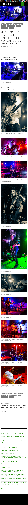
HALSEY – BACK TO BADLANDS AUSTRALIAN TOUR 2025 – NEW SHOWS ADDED (12, 437)
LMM (11, 46)
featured (18, 26)
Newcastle (10, 390)
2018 (3, 24)
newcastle (4, 27)
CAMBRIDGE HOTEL (18, 24)
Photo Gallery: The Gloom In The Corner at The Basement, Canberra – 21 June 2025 (12, 475)
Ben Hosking (9, 24)
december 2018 (11, 26)
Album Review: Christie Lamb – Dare (9, 450)
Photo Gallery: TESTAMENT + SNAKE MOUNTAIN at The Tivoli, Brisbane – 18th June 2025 (14, 483)
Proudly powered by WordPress (7, 503)
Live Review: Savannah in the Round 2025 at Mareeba (14, 433)
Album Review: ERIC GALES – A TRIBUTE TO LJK (13, 445)
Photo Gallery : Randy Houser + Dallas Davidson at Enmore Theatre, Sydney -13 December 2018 (14, 405)
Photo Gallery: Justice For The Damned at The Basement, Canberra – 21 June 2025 (12, 471)
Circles (4, 26)
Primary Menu (26, 4)
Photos (11, 27)
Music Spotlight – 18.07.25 (7, 453)
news (15, 390)
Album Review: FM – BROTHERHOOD (10, 447)
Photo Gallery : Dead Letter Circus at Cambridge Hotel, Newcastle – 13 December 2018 (13, 413)
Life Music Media (6, 4)
